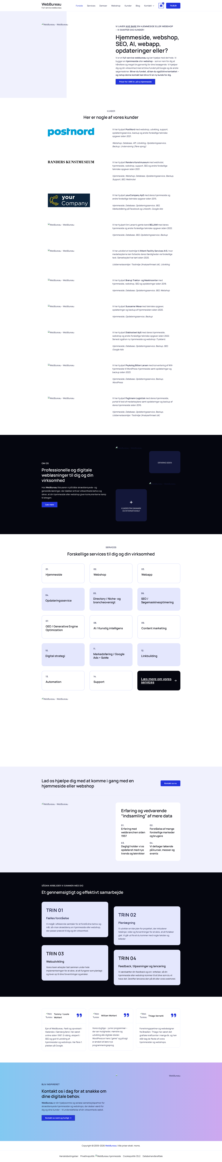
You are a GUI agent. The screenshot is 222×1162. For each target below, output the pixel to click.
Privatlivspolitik (87, 1156)
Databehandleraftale (153, 1156)
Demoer (103, 5)
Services (91, 5)
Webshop (115, 5)
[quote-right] (79, 1015)
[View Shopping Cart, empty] (161, 5)
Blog (138, 5)
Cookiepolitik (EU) (132, 1156)
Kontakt (148, 5)
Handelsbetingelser (68, 1156)
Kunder (128, 5)
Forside (79, 5)
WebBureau (51, 4)
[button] (153, 5)
